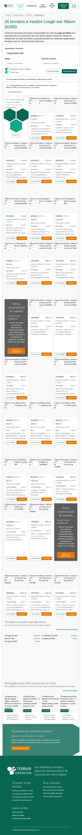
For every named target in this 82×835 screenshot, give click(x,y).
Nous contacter (17, 812)
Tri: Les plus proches (14, 92)
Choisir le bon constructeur (52, 796)
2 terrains (37, 636)
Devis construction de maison (53, 790)
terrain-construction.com (16, 137)
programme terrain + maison (20, 69)
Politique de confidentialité (21, 818)
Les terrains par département (22, 794)
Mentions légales (18, 815)
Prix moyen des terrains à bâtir (23, 797)
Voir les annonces (69, 71)
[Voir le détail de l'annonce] (41, 118)
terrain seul (14, 72)
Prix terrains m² (52, 6)
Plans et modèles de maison (53, 793)
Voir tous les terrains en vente (22, 791)
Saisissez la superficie (51, 63)
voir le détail (35, 138)
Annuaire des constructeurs (21, 800)
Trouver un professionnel (16, 351)
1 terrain (74, 638)
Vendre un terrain (63, 6)
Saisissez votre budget (15, 63)
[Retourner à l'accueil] (21, 770)
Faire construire (42, 6)
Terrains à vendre (20, 6)
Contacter (46, 138)
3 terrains (74, 636)
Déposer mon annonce (21, 748)
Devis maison (74, 6)
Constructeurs (32, 6)
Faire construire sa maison (52, 787)
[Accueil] (8, 6)
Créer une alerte (53, 71)
